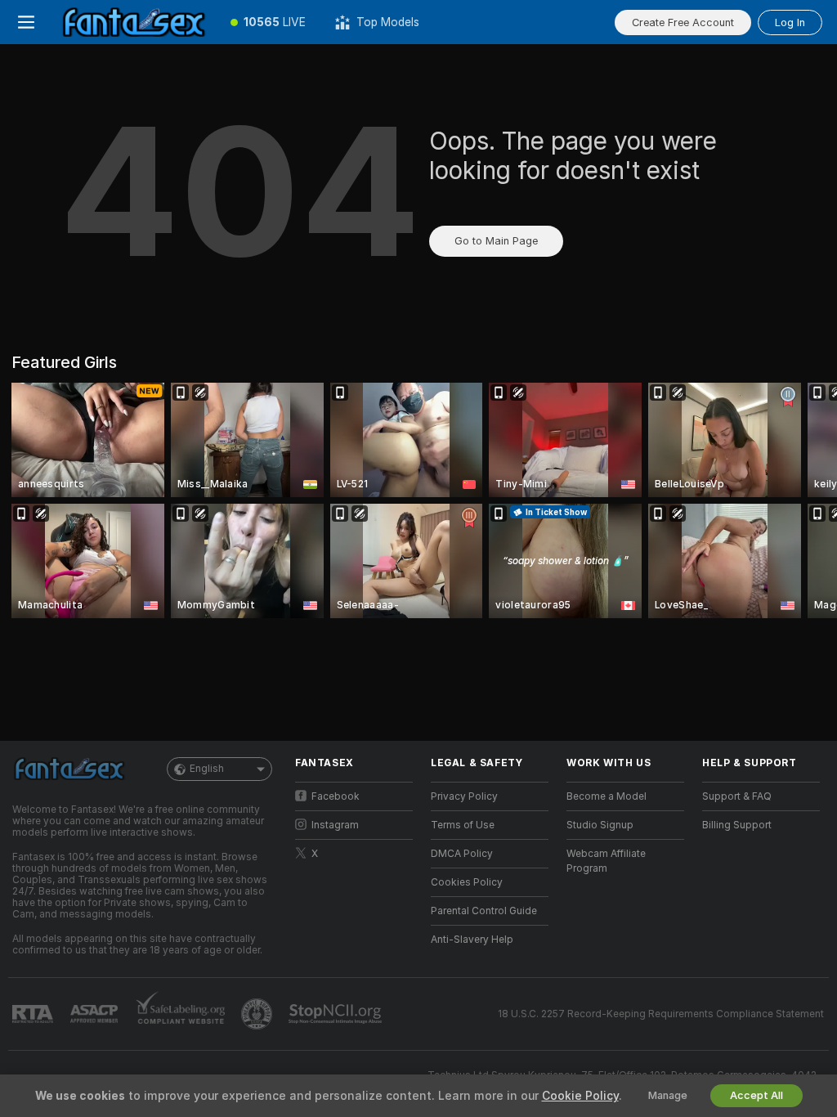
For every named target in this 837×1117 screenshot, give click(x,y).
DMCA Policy (462, 853)
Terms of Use (463, 825)
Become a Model (606, 796)
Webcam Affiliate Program (606, 861)
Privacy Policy (464, 796)
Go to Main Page (496, 241)
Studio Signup (599, 825)
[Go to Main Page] (134, 22)
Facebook (335, 796)
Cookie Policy (580, 1095)
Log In (790, 22)
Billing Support (737, 825)
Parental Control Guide (484, 911)
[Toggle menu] (26, 22)
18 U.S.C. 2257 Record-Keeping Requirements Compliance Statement (661, 1014)
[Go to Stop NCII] (337, 1014)
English (207, 768)
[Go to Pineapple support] (258, 1014)
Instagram (335, 825)
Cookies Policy (467, 882)
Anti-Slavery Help (472, 939)
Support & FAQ (737, 796)
